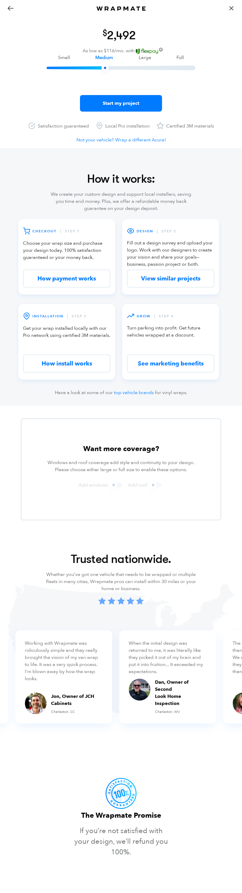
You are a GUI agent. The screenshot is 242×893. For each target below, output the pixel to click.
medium (104, 57)
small (64, 57)
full (180, 57)
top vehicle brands (134, 392)
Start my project (121, 103)
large (145, 57)
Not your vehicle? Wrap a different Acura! (121, 140)
